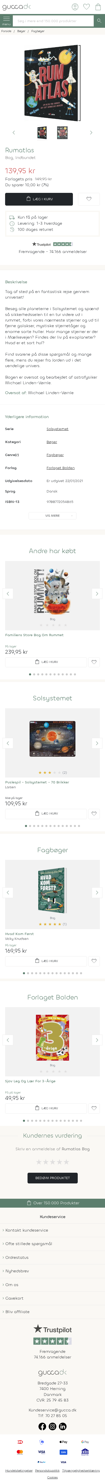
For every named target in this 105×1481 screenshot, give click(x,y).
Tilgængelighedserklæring (81, 1471)
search (99, 20)
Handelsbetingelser (19, 1471)
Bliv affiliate (17, 1311)
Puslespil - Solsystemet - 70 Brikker (37, 782)
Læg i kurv (39, 198)
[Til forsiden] (17, 6)
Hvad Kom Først (19, 934)
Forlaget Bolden (61, 467)
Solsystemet (58, 428)
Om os (11, 1284)
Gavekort (14, 1298)
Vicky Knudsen (17, 939)
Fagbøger (55, 454)
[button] (13, 133)
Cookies (52, 1477)
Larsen (10, 787)
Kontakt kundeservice (26, 1230)
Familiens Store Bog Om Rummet (34, 635)
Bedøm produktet (52, 1178)
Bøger (52, 441)
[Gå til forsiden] (52, 1372)
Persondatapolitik (47, 1471)
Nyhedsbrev (17, 1271)
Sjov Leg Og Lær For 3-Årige (30, 1081)
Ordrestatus (17, 1257)
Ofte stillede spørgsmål (28, 1243)
